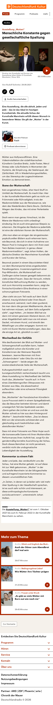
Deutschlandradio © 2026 (16, 699)
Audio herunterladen (16, 99)
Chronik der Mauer (12, 695)
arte (39, 691)
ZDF (21, 691)
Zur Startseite (9, 624)
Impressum (7, 683)
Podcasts (34, 14)
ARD (14, 691)
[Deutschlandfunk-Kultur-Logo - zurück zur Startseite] (26, 6)
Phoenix (30, 691)
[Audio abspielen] (47, 71)
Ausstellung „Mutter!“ (17, 509)
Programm (20, 14)
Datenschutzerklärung (14, 674)
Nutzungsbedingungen (14, 679)
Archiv (7, 23)
